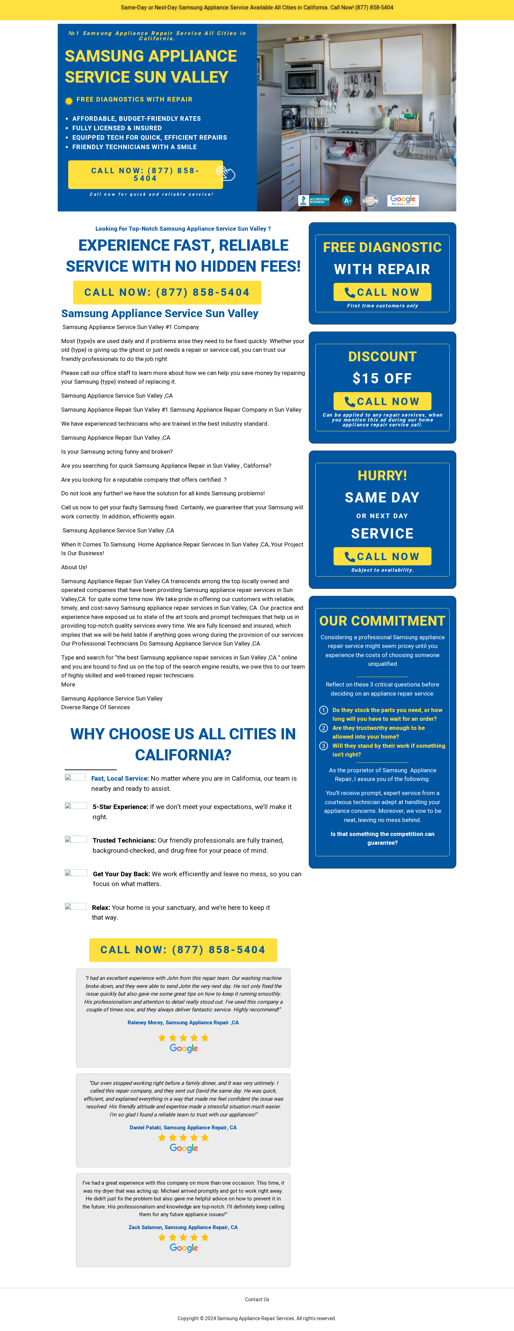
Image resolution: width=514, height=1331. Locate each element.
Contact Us (257, 1299)
